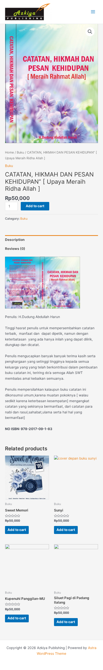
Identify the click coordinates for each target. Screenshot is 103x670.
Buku (20, 152)
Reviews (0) (15, 249)
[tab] (51, 239)
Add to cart (35, 206)
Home (9, 152)
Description (15, 240)
